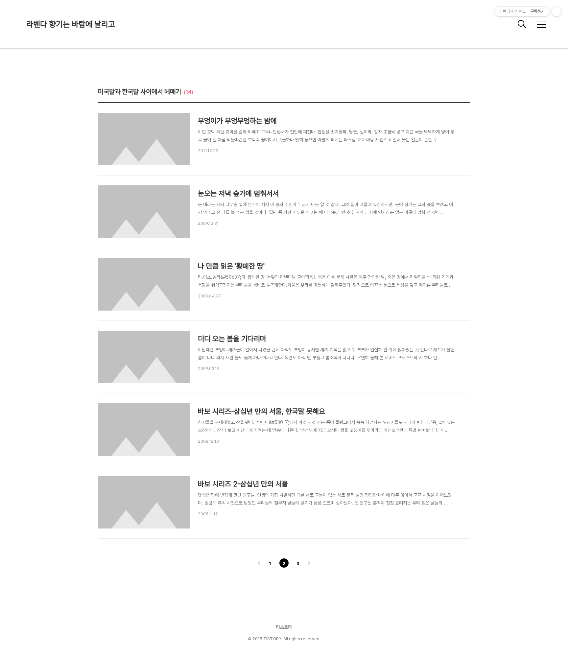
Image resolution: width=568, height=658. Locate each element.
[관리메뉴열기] (556, 11)
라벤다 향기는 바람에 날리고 (70, 24)
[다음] (309, 563)
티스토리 (284, 627)
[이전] (259, 563)
